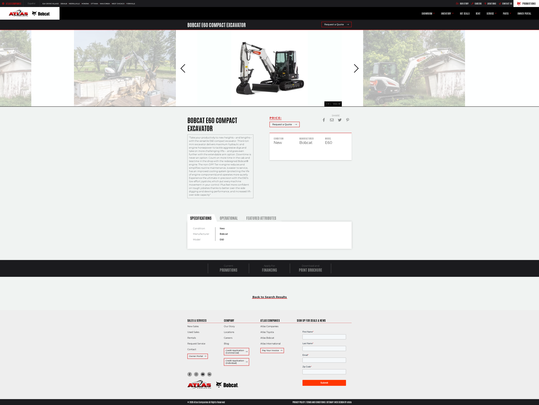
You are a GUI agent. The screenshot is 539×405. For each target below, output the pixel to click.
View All (47, 104)
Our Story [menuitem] (229, 326)
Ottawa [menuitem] (94, 4)
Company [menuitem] (229, 320)
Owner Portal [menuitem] (524, 14)
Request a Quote (334, 24)
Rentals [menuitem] (191, 338)
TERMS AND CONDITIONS (315, 402)
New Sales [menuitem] (193, 326)
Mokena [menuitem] (85, 4)
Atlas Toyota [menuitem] (267, 332)
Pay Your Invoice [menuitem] (273, 350)
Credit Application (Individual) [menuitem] (237, 361)
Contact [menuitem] (191, 349)
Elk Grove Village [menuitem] (51, 4)
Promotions (228, 269)
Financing (269, 269)
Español (34, 4)
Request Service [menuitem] (196, 343)
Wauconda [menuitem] (105, 4)
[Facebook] (324, 120)
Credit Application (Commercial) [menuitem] (237, 351)
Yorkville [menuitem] (130, 4)
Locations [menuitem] (229, 332)
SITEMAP (329, 402)
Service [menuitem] (490, 13)
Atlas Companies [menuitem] (270, 320)
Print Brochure (310, 269)
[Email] (332, 120)
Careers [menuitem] (228, 338)
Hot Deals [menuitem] (465, 13)
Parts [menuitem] (506, 13)
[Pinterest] (347, 120)
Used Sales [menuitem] (193, 332)
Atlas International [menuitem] (270, 343)
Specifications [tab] (200, 217)
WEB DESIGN (339, 402)
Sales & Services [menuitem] (196, 320)
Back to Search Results (269, 297)
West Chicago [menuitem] (118, 4)
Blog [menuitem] (226, 343)
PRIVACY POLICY (299, 402)
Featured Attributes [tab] (261, 217)
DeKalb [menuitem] (64, 4)
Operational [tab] (229, 217)
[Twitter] (339, 120)
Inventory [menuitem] (446, 13)
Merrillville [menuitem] (74, 4)
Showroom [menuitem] (427, 13)
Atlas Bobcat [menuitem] (267, 338)
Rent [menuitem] (478, 13)
